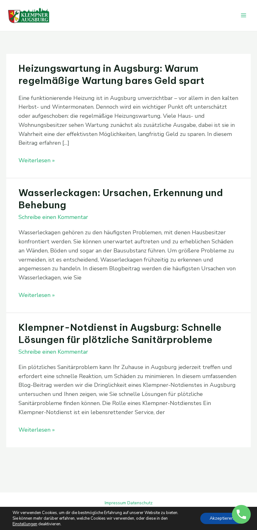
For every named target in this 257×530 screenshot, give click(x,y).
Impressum (115, 503)
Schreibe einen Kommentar (53, 217)
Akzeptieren (222, 518)
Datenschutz (140, 503)
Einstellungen (25, 524)
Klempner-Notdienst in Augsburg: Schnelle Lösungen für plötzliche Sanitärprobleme (120, 333)
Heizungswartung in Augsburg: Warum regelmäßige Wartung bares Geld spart (111, 74)
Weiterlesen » (36, 160)
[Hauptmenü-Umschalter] (243, 15)
